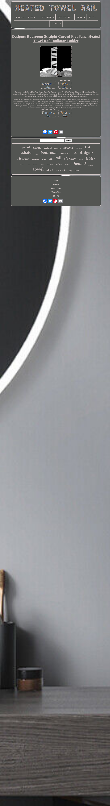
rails (75, 153)
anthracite (61, 170)
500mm (21, 165)
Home (56, 180)
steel (77, 170)
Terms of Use (56, 192)
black (49, 170)
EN (54, 196)
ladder (90, 158)
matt (37, 154)
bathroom (49, 152)
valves (68, 164)
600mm (81, 159)
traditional (35, 159)
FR (58, 196)
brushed (35, 165)
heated (80, 163)
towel (38, 169)
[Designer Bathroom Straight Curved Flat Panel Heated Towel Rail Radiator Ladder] (56, 61)
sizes (44, 159)
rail (58, 157)
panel (26, 147)
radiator (26, 152)
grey (70, 171)
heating (68, 147)
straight (23, 158)
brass (28, 165)
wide (51, 159)
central (50, 164)
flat (87, 147)
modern (57, 148)
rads (42, 165)
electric (36, 147)
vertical (48, 148)
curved (79, 148)
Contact (56, 184)
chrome (70, 158)
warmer (65, 153)
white (59, 164)
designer (86, 153)
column (91, 165)
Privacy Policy (56, 188)
